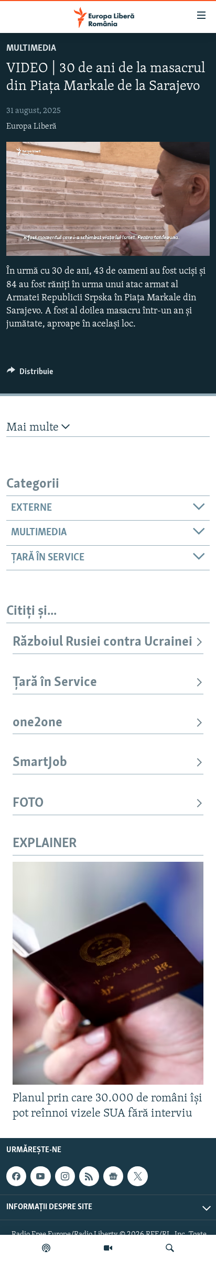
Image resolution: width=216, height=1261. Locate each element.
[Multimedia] (108, 1248)
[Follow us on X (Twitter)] (137, 1176)
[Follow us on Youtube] (40, 1176)
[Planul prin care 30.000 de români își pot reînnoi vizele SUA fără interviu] (108, 973)
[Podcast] (46, 1248)
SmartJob (40, 763)
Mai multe (33, 428)
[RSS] (89, 1176)
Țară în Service (55, 682)
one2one (37, 723)
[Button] (30, 374)
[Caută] (170, 1248)
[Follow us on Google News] (113, 1176)
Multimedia (31, 48)
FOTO (28, 803)
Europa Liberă (31, 126)
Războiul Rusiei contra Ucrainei (102, 642)
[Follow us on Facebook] (16, 1176)
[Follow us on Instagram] (65, 1176)
